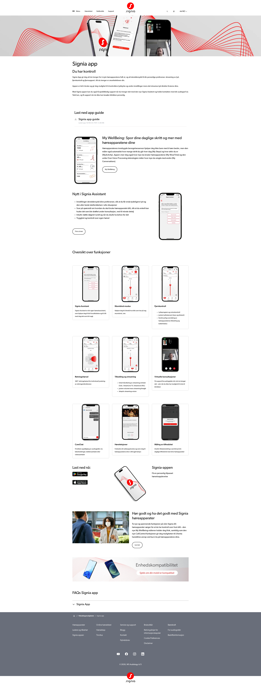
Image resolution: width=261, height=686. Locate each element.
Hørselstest (88, 11)
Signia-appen (78, 635)
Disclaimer (148, 643)
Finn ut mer (79, 231)
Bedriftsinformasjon (176, 635)
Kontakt (123, 635)
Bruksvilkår (148, 625)
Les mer (137, 545)
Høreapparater (78, 625)
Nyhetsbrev (125, 640)
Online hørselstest (103, 625)
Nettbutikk (100, 11)
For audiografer (174, 630)
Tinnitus (99, 635)
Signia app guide (89, 119)
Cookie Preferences (152, 638)
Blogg (122, 630)
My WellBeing (110, 169)
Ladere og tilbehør (80, 630)
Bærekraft (172, 625)
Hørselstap (100, 630)
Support (111, 11)
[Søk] (167, 11)
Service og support (128, 625)
